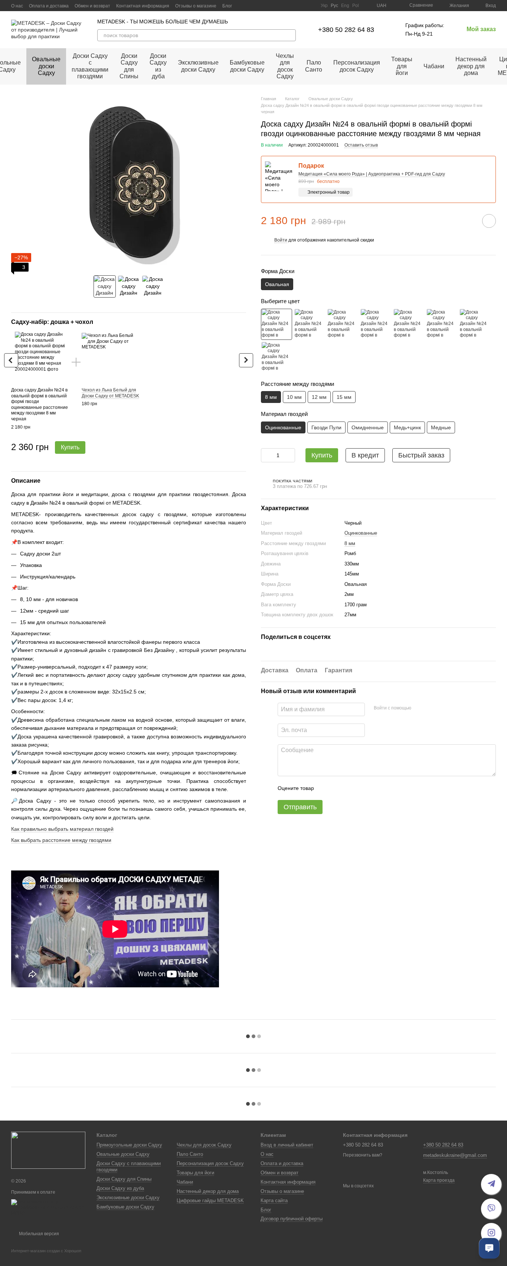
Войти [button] (280, 239)
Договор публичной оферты (292, 1218)
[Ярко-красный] (474, 324)
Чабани (433, 66)
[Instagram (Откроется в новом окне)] (275, 6)
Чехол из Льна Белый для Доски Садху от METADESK (110, 393)
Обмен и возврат (92, 6)
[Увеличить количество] (289, 455)
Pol (355, 5)
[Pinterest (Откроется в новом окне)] (310, 6)
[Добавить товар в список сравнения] (468, 220)
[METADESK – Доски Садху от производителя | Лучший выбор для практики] (48, 1149)
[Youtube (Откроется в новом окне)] (292, 6)
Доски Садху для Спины (129, 66)
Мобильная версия (38, 1233)
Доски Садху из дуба (158, 66)
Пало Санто (313, 65)
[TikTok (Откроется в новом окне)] (284, 6)
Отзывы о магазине (195, 6)
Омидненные (367, 427)
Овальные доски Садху (46, 66)
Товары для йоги (401, 66)
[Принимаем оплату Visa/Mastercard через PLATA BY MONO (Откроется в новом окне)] (48, 1207)
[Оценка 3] (350, 788)
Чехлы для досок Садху (285, 66)
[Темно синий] (276, 357)
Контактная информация (142, 6)
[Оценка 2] (338, 788)
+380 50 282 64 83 (346, 29)
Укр (324, 5)
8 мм (349, 543)
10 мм (294, 397)
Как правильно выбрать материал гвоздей (62, 829)
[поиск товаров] (290, 35)
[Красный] (342, 324)
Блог (227, 6)
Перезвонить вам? (362, 1155)
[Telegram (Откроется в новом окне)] (301, 6)
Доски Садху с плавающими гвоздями (90, 66)
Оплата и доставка (49, 6)
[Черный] (276, 324)
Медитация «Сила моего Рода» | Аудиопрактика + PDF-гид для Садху (371, 173)
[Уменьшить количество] (266, 455)
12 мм (319, 397)
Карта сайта (274, 1200)
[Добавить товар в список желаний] (489, 220)
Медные (441, 427)
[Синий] (441, 324)
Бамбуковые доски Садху (247, 65)
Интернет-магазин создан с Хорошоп (46, 1251)
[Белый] (309, 324)
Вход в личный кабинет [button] (287, 1145)
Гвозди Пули (326, 427)
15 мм (344, 397)
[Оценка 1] (326, 788)
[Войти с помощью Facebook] (419, 708)
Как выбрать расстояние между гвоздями (61, 840)
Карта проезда (439, 1180)
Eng (345, 5)
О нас (17, 6)
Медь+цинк (407, 427)
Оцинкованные (360, 532)
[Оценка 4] (362, 788)
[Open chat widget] (489, 1248)
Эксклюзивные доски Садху (198, 65)
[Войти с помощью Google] (431, 708)
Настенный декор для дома (471, 66)
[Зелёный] (408, 324)
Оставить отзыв (361, 144)
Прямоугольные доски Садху (129, 1145)
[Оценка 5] (374, 788)
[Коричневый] (375, 324)
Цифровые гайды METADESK (210, 1200)
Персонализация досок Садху (356, 65)
